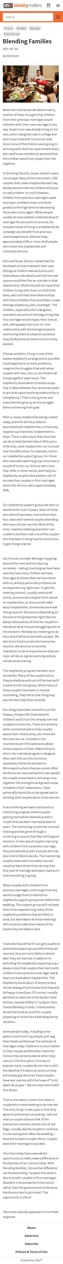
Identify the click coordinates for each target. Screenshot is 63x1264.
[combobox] (28, 17)
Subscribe (31, 1244)
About (31, 1228)
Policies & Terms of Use (32, 1252)
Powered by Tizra (31, 1260)
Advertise (31, 1236)
